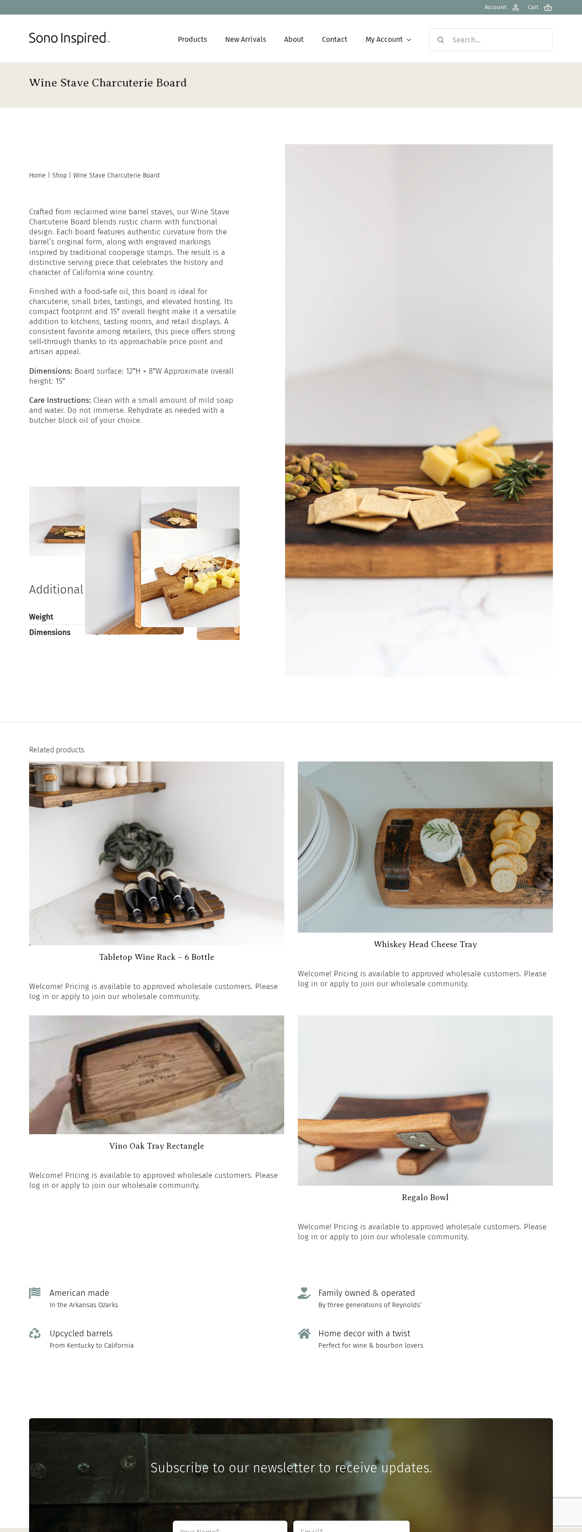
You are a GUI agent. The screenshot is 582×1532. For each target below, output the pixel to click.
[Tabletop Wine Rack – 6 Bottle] (156, 766)
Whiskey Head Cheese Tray (425, 944)
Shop (59, 175)
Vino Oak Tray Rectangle (156, 1146)
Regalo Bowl (425, 1197)
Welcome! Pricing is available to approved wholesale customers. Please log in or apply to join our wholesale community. (153, 991)
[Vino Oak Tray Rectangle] (156, 1020)
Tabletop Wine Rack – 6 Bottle (156, 957)
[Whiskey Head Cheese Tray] (425, 766)
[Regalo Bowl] (425, 1020)
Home (37, 175)
